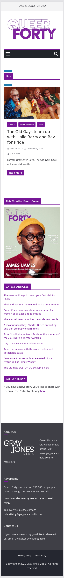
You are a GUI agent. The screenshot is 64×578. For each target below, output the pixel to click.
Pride (41, 124)
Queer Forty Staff (35, 148)
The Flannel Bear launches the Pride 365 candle (31, 319)
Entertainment (27, 124)
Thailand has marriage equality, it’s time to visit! (31, 304)
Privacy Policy (24, 555)
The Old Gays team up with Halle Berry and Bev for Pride (31, 137)
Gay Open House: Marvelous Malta (23, 343)
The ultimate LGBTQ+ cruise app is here (26, 367)
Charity (12, 124)
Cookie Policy (40, 555)
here (43, 391)
